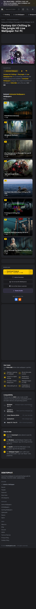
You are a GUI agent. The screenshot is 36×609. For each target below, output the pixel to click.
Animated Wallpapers (13, 19)
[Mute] (29, 62)
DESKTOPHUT (7, 472)
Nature (3, 515)
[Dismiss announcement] (34, 3)
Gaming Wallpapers (6, 510)
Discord (3, 529)
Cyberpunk (4, 512)
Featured (3, 492)
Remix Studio (19, 290)
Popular (3, 490)
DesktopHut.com (11, 545)
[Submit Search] (27, 9)
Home (3, 19)
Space (3, 517)
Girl (10, 74)
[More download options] (31, 271)
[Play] (4, 62)
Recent (3, 487)
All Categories (5, 498)
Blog (2, 527)
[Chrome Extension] (16, 299)
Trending (7, 14)
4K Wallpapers (5, 507)
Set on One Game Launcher (19, 286)
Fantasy (5, 74)
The (19, 74)
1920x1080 (13, 83)
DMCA (3, 532)
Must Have (4, 495)
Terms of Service (6, 535)
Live (28, 74)
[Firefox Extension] (19, 299)
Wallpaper (6, 76)
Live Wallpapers (19, 14)
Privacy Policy (5, 537)
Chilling (13, 74)
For (11, 76)
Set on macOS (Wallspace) (18, 281)
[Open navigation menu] (33, 9)
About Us (3, 524)
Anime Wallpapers (6, 504)
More (4, 99)
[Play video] (18, 54)
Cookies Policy (5, 540)
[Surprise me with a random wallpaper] (23, 9)
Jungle (22, 74)
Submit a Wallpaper (8, 484)
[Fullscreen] (32, 62)
